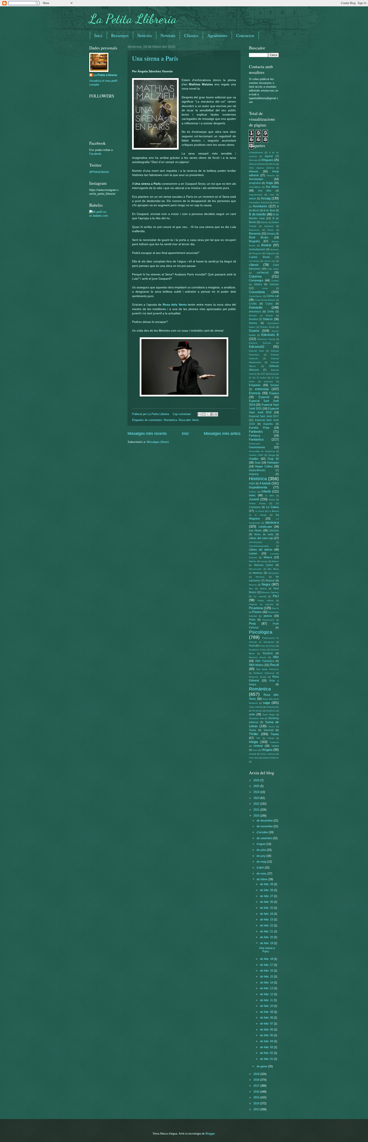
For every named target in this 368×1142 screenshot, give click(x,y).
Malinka (252, 561)
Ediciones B (270, 334)
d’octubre (263, 832)
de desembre (265, 820)
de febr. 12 (267, 994)
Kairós (272, 499)
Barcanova (254, 230)
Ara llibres (272, 186)
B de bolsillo (257, 214)
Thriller (253, 734)
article (252, 198)
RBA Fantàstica (264, 661)
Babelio (264, 222)
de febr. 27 (267, 896)
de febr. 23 (267, 919)
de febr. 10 (267, 1005)
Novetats (168, 35)
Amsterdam (256, 179)
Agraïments (217, 35)
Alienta (272, 164)
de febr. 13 (267, 988)
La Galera (272, 507)
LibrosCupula (255, 542)
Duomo (254, 330)
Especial (264, 397)
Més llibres (273, 569)
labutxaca (272, 522)
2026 (256, 780)
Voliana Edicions (271, 758)
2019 (256, 1074)
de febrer (262, 879)
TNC (258, 738)
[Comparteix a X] (208, 414)
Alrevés (253, 171)
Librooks (274, 530)
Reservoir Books (257, 677)
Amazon (271, 175)
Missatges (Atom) (158, 442)
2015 (256, 1097)
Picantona (256, 608)
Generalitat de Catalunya (262, 451)
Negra (266, 584)
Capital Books (259, 257)
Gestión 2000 (256, 455)
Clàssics (191, 35)
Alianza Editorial (257, 164)
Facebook (95, 153)
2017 (256, 1085)
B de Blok (269, 210)
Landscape (265, 526)
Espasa (274, 393)
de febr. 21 (267, 931)
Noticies (144, 35)
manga (264, 561)
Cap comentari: (182, 414)
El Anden (261, 377)
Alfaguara (267, 160)
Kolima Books (257, 503)
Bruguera (257, 253)
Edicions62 (256, 346)
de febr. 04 (267, 1041)
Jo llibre (269, 495)
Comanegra (256, 280)
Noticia (263, 588)
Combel (275, 280)
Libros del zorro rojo (261, 538)
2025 (256, 786)
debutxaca (255, 311)
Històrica (258, 478)
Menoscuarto (255, 569)
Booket (266, 245)
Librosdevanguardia (259, 546)
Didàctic (268, 319)
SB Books (257, 711)
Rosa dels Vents (175, 304)
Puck (252, 645)
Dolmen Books (267, 327)
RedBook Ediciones (263, 673)
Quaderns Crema (257, 649)
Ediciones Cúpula (266, 339)
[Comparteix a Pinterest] (216, 414)
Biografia (254, 241)
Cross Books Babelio (265, 300)
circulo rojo (269, 261)
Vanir (255, 750)
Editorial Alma (256, 351)
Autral (276, 202)
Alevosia (253, 160)
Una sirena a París (155, 58)
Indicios (252, 492)
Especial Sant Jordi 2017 (264, 416)
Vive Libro (254, 758)
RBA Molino (256, 665)
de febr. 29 (267, 884)
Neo (251, 588)
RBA (276, 657)
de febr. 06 (267, 1029)
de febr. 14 (267, 982)
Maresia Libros (263, 565)
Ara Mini (264, 190)
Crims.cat (273, 296)
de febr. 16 (267, 970)
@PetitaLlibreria (99, 171)
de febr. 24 (267, 913)
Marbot (275, 561)
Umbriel (258, 745)
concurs (274, 284)
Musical (270, 580)
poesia (268, 615)
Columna (255, 276)
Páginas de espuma (261, 604)
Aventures (260, 206)
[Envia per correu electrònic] (200, 414)
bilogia (271, 233)
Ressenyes (120, 35)
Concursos (245, 35)
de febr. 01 (267, 1058)
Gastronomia (257, 447)
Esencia (254, 393)
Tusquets (274, 742)
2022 (256, 803)
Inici (98, 35)
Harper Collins (264, 466)
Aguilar (269, 156)
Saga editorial (256, 707)
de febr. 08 (267, 1017)
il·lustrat (265, 483)
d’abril (261, 867)
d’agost (261, 844)
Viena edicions (267, 754)
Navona (253, 585)
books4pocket (257, 249)
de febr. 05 (267, 1035)
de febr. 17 (267, 964)
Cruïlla (253, 303)
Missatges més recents (147, 433)
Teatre (252, 730)
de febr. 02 (267, 1053)
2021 (256, 809)
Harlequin (273, 462)
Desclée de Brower (261, 315)
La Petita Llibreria (133, 18)
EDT (263, 374)
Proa (252, 623)
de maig (262, 861)
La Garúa (259, 511)
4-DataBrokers (256, 152)
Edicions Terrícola (260, 343)
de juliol (262, 849)
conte (265, 288)
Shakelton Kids (256, 718)
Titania (274, 734)
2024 (256, 792)
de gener (262, 1066)
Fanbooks (256, 431)
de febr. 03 (267, 1047)
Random (268, 653)
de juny (261, 855)
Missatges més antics (222, 433)
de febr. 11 (267, 1000)
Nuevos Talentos (270, 592)
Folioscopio (254, 443)
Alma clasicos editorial (261, 168)
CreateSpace (255, 296)
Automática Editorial (259, 202)
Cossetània (257, 292)
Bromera (274, 249)
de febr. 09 (267, 1011)
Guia (257, 462)
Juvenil (254, 499)
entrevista (262, 389)
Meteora (257, 573)
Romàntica (170, 420)
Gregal (271, 455)
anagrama (255, 183)
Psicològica (260, 632)
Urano (275, 746)
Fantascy (254, 435)
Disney (253, 323)
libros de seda (264, 534)
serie (252, 714)
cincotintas (254, 261)
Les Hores (255, 530)
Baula (270, 230)
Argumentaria (255, 194)
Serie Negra (269, 714)
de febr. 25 (267, 907)
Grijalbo (253, 458)
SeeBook (270, 711)
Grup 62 (273, 458)
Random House (257, 657)
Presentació (268, 620)
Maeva (268, 557)
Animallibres (255, 187)
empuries (268, 381)
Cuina (269, 303)
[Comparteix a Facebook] (212, 414)
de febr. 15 (267, 976)
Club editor (273, 269)
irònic (252, 495)
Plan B (275, 608)
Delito (270, 311)
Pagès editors (265, 600)
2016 (256, 1091)
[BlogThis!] (204, 414)
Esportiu (268, 424)
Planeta (257, 612)
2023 (256, 798)
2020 (256, 815)
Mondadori (273, 573)
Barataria (268, 226)
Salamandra (273, 707)
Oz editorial (260, 596)
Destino (253, 319)
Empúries (255, 385)
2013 (256, 1109)
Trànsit (270, 738)
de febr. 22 (267, 925)
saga (266, 702)
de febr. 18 (267, 958)
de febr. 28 (267, 890)
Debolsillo (255, 307)
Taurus (271, 726)
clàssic (254, 264)
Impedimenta (258, 487)
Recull (274, 665)
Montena (260, 577)
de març (262, 873)
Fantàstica (256, 439)
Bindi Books (259, 237)
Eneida (274, 385)
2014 (256, 1103)
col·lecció (263, 272)
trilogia (253, 742)
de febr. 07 (267, 1023)
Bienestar (255, 233)
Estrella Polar (259, 427)
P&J (276, 596)
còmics (258, 284)
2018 (256, 1079)
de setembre (265, 838)
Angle (269, 183)
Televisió (268, 730)
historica (254, 474)
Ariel (272, 194)
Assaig (265, 198)
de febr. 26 (267, 901)
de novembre (265, 826)
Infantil (266, 491)
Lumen (253, 553)
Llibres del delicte (260, 549)
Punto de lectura (267, 646)
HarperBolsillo (257, 470)
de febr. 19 (267, 943)
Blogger (210, 1133)
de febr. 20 (267, 937)
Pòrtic (252, 619)
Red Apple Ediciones (267, 669)
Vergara (267, 749)
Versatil (252, 754)
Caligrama (270, 253)
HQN (252, 483)
